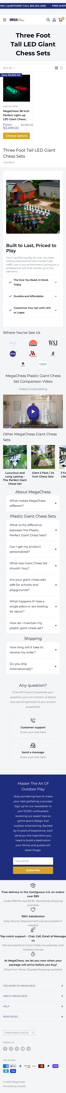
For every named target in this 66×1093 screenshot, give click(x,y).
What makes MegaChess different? (27, 503)
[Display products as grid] (56, 68)
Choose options (16, 135)
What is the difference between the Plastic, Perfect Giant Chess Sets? (28, 530)
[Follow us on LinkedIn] (28, 1048)
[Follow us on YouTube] (23, 1048)
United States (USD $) (16, 1032)
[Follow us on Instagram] (11, 1048)
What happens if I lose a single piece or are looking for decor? (29, 606)
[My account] (54, 20)
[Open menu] (4, 20)
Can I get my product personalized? (25, 549)
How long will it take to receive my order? (26, 650)
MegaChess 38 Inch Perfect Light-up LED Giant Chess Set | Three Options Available (16, 115)
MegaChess (10, 106)
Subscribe (33, 870)
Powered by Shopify (14, 1086)
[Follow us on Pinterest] (17, 1048)
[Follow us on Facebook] (5, 1048)
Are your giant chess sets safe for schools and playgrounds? (28, 585)
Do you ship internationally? (21, 666)
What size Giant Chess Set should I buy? (28, 565)
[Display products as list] (61, 68)
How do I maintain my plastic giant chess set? (26, 625)
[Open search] (48, 20)
